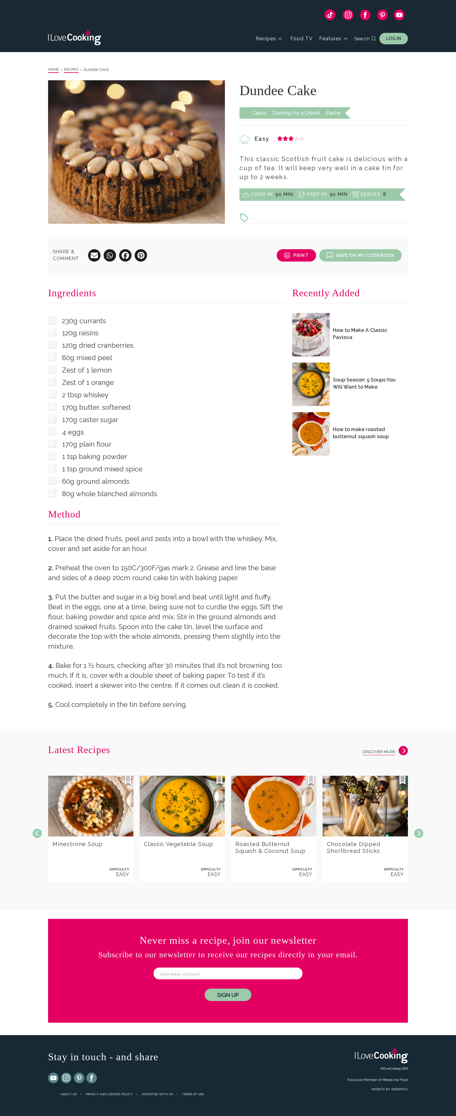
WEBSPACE (399, 1089)
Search (362, 38)
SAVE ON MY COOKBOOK (365, 255)
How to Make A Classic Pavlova (360, 333)
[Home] (74, 38)
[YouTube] (399, 16)
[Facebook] (365, 16)
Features (330, 39)
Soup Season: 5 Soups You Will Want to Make (364, 383)
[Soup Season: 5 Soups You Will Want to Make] (311, 384)
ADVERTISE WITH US (157, 1094)
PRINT (301, 255)
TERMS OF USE (193, 1094)
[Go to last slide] (37, 833)
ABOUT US (68, 1094)
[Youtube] (53, 1078)
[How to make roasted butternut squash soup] (311, 434)
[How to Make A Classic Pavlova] (311, 334)
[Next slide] (418, 833)
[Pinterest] (382, 16)
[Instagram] (348, 16)
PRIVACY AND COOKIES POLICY (109, 1094)
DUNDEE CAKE (96, 70)
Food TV (301, 39)
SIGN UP (228, 995)
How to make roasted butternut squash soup (361, 432)
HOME (53, 69)
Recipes (266, 39)
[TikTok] (330, 16)
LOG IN (393, 38)
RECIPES (71, 69)
